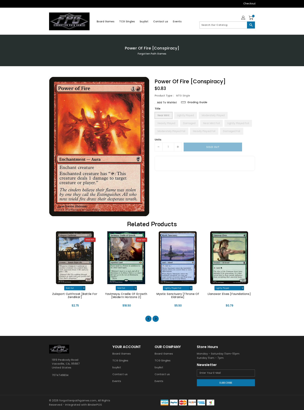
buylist (116, 367)
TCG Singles (120, 360)
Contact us (120, 374)
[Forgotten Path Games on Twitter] (50, 3)
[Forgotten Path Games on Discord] (64, 3)
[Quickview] (54, 306)
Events (116, 381)
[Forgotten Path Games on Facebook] (44, 3)
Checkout (249, 3)
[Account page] (243, 17)
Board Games (121, 353)
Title (158, 108)
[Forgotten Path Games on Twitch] (71, 3)
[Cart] (251, 17)
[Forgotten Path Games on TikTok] (77, 3)
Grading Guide (197, 102)
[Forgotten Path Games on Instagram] (57, 3)
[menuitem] (106, 21)
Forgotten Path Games (152, 53)
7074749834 (60, 375)
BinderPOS (95, 404)
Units (158, 139)
